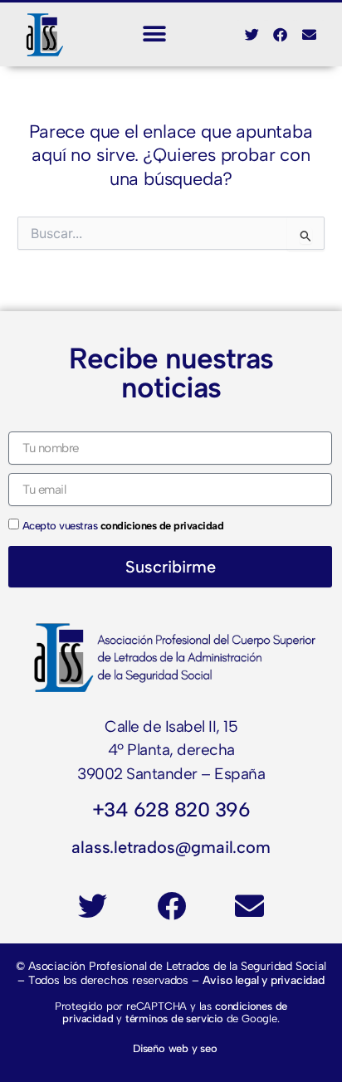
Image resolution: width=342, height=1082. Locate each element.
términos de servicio (174, 1018)
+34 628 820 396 (171, 809)
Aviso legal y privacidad (264, 980)
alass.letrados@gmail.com (170, 847)
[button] (154, 34)
